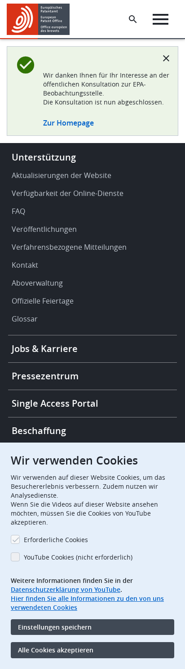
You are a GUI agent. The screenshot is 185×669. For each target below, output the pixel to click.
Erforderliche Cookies (56, 539)
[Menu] (160, 19)
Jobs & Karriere (45, 349)
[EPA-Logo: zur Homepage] (41, 19)
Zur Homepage (68, 123)
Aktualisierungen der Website (61, 175)
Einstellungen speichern (55, 627)
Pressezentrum (45, 376)
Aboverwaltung (37, 283)
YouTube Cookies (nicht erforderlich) (78, 557)
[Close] (166, 58)
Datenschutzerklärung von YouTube (65, 589)
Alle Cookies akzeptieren (55, 650)
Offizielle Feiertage (43, 301)
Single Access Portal (55, 403)
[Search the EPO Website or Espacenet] (133, 19)
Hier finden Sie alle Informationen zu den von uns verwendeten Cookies (87, 603)
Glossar (25, 319)
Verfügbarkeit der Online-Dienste (67, 193)
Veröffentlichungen (44, 229)
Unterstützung (44, 157)
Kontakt (25, 265)
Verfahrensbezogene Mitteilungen (69, 247)
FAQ (18, 211)
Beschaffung (39, 431)
